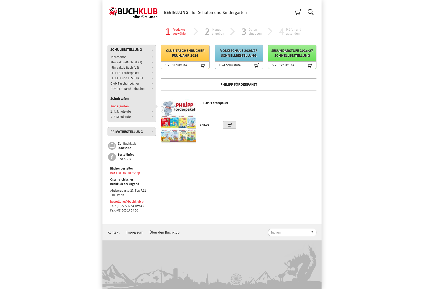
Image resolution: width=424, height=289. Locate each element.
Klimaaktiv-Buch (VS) (124, 67)
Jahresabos (118, 57)
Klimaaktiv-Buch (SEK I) (126, 62)
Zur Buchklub (127, 146)
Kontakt (113, 232)
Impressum (134, 232)
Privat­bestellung (126, 132)
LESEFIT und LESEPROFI (126, 78)
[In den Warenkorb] (229, 125)
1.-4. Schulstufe (120, 111)
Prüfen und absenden (290, 31)
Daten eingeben (252, 31)
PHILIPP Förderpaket (124, 73)
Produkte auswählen (176, 31)
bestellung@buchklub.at (127, 201)
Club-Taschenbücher (124, 83)
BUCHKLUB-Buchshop (125, 173)
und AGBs (126, 157)
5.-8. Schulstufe (120, 117)
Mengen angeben (214, 31)
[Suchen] (312, 232)
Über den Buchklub (165, 232)
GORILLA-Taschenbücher (127, 89)
